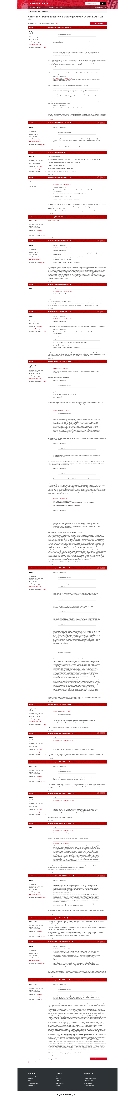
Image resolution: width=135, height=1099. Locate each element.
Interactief (51, 7)
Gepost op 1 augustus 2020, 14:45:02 (56, 568)
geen (40, 42)
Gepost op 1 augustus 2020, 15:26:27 (56, 733)
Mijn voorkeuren (88, 1083)
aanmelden (103, 7)
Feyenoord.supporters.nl (90, 1078)
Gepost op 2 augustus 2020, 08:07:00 (57, 875)
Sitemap (86, 1082)
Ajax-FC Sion (43, 47)
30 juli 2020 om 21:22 (67, 184)
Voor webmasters (60, 1077)
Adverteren (58, 1082)
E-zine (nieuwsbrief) (33, 1083)
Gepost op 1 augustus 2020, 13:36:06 (56, 361)
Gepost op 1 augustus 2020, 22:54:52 (56, 823)
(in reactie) (66, 27)
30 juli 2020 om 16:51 (67, 129)
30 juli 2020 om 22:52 (64, 368)
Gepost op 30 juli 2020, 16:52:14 (55, 27)
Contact (58, 1085)
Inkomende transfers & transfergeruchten (61, 16)
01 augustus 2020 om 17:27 (68, 882)
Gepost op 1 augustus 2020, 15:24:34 (56, 704)
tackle (54, 498)
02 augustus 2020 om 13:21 (66, 987)
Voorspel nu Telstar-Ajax (35, 44)
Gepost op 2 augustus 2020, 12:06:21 (56, 918)
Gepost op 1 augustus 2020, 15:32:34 (56, 793)
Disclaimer (58, 1078)
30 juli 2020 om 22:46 (67, 291)
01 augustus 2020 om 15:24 (68, 740)
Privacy (57, 1080)
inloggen (97, 7)
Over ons (59, 1073)
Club (57, 7)
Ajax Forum (33, 16)
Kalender (30, 1082)
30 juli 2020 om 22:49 (65, 410)
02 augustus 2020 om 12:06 (68, 948)
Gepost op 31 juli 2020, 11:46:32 (55, 311)
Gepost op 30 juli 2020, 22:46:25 (55, 217)
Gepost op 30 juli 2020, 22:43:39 (55, 177)
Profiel (61, 7)
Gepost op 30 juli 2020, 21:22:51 (55, 152)
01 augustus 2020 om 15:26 (66, 769)
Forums (45, 7)
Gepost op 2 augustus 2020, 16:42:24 (56, 980)
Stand (29, 1080)
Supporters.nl (88, 1073)
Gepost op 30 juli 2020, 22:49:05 (55, 240)
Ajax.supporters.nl (88, 1077)
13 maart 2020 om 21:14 (68, 78)
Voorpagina (32, 7)
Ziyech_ (30, 32)
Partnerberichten (60, 1083)
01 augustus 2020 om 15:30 (68, 800)
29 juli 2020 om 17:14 (63, 498)
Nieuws (39, 7)
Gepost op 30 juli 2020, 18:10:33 (55, 122)
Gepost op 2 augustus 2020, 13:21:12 (56, 941)
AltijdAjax (31, 127)
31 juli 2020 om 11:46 (64, 446)
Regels (39, 11)
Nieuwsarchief (31, 1085)
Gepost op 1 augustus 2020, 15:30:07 (56, 762)
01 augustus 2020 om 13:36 (68, 575)
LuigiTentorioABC (56, 78)
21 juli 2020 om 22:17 (67, 843)
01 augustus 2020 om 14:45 (66, 711)
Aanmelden (30, 1077)
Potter (30, 182)
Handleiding (45, 11)
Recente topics (33, 11)
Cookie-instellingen (89, 1085)
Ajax (32, 33)
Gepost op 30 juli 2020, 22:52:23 (55, 284)
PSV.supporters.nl (88, 1080)
